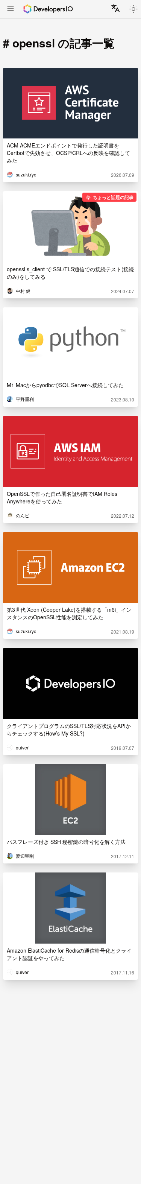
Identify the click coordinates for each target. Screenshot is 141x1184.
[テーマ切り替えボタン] (133, 9)
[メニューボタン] (10, 9)
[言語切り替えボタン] (115, 7)
